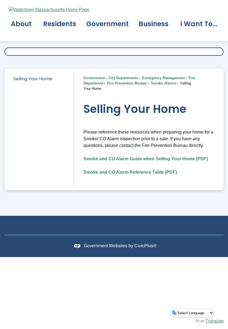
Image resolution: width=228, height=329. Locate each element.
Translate (214, 321)
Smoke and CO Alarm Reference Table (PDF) (130, 172)
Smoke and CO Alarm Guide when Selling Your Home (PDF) (145, 158)
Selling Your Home (32, 79)
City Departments (122, 78)
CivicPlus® (145, 245)
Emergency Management (163, 78)
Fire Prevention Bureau (126, 83)
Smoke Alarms (163, 83)
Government (94, 78)
